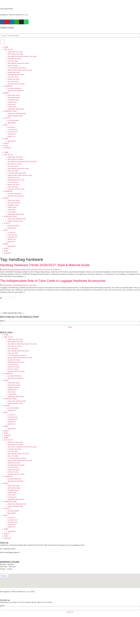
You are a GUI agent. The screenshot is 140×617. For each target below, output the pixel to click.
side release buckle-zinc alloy (18, 63)
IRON (5, 125)
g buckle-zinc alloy (14, 59)
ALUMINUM (8, 86)
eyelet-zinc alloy (14, 79)
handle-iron (12, 134)
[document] (70, 605)
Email (2, 320)
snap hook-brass (14, 95)
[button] (70, 150)
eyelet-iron (11, 136)
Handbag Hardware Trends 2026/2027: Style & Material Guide (45, 265)
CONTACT (7, 148)
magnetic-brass (13, 100)
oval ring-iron (12, 129)
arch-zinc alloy (13, 77)
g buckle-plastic (13, 120)
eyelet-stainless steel (15, 116)
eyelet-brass (12, 102)
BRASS (6, 93)
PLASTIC (7, 118)
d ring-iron (11, 127)
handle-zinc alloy (14, 72)
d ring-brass (12, 107)
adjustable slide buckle (16, 109)
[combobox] (70, 35)
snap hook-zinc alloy (15, 52)
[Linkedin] (12, 22)
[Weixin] (16, 22)
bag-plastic (12, 123)
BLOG (6, 145)
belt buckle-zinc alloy (15, 54)
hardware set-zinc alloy (16, 84)
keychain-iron (12, 132)
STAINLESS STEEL (10, 111)
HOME (6, 47)
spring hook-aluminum (16, 91)
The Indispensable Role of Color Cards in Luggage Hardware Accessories (53, 281)
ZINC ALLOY (8, 49)
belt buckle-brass (14, 97)
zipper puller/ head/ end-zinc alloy (20, 70)
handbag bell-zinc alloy (16, 75)
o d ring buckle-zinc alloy (17, 68)
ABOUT (6, 143)
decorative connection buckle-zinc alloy (22, 56)
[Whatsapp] (26, 22)
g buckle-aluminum (14, 88)
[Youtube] (7, 22)
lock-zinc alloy (13, 61)
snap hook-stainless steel (17, 113)
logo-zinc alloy (13, 65)
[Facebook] (2, 22)
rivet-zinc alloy (13, 81)
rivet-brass (11, 104)
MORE (6, 139)
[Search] (2, 42)
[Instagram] (21, 22)
